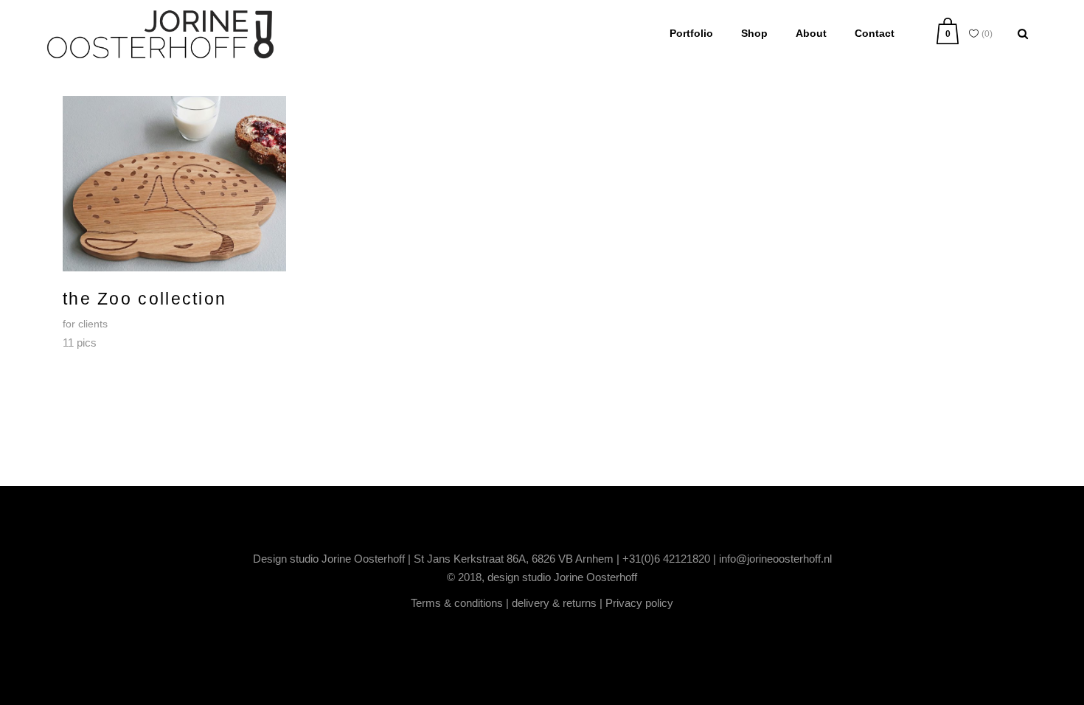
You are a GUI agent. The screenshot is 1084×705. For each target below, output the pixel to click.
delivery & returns (554, 603)
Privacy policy (639, 603)
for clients (85, 324)
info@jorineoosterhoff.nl (775, 558)
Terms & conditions (457, 603)
